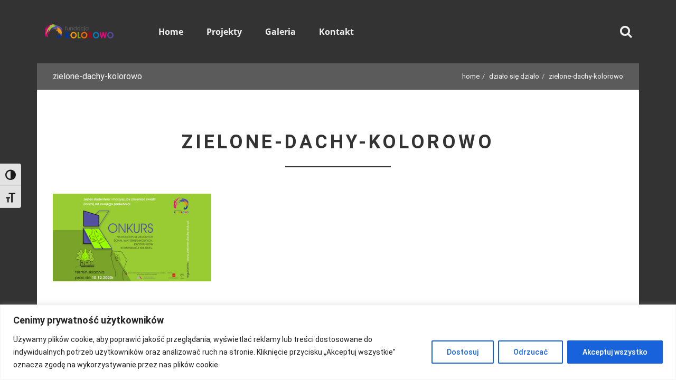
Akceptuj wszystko (615, 352)
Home (471, 76)
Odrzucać (530, 352)
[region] (338, 342)
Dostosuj (462, 352)
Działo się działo (514, 76)
